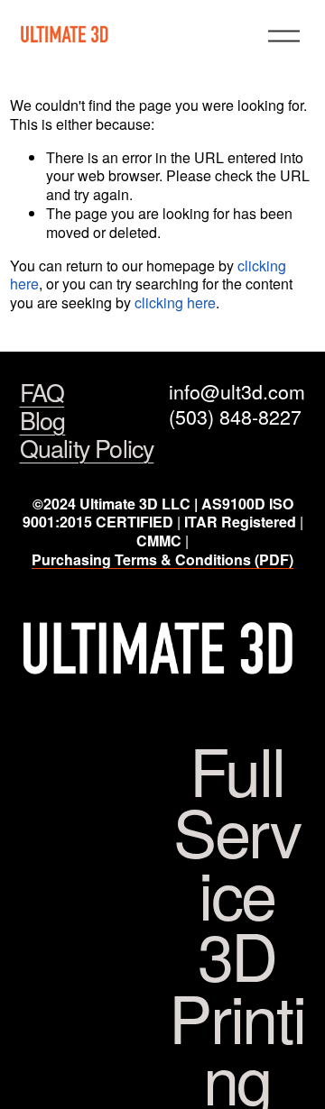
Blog (43, 421)
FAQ (42, 393)
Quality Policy (87, 449)
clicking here (175, 302)
